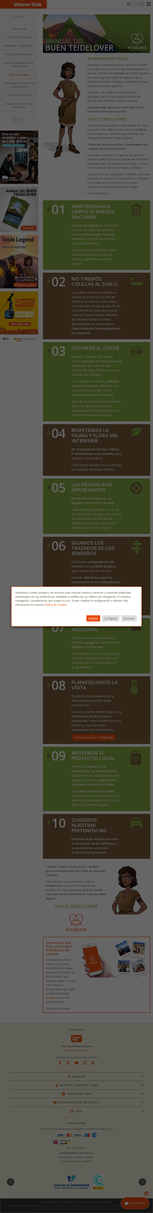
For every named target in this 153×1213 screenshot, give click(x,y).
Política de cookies (55, 604)
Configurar (110, 618)
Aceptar (93, 618)
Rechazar (129, 618)
